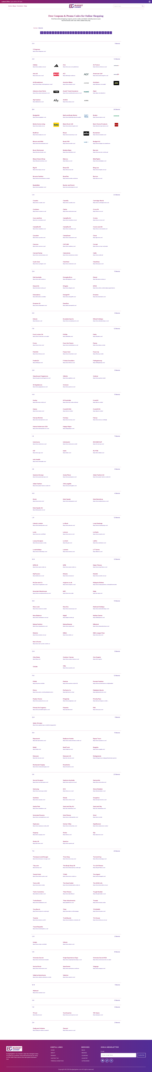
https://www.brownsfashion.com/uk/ (41, 178)
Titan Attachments (69, 900)
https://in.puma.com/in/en (38, 683)
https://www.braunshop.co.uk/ (70, 134)
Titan (64, 909)
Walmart (35, 990)
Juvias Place (67, 475)
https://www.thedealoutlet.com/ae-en (71, 885)
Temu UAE (36, 883)
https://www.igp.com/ (38, 452)
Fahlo (95, 334)
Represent (36, 738)
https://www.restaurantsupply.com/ (41, 766)
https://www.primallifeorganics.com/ (41, 709)
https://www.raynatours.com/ (99, 740)
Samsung (36, 789)
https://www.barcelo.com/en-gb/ (100, 152)
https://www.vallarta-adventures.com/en (42, 977)
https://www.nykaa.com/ (68, 626)
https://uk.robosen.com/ (38, 758)
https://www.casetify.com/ (69, 202)
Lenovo (65, 532)
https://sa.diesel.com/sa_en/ (39, 288)
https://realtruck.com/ (68, 749)
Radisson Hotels (68, 738)
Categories (85, 1061)
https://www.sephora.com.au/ (70, 782)
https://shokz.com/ (67, 834)
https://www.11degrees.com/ (39, 51)
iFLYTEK (95, 451)
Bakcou (65, 159)
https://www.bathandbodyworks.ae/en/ (72, 117)
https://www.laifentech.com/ (99, 542)
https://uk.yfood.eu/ (37, 1014)
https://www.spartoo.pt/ (68, 843)
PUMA (35, 681)
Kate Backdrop (98, 499)
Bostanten (96, 133)
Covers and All (97, 227)
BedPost (36, 133)
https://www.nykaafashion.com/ (40, 626)
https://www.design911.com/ (69, 296)
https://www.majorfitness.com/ (100, 567)
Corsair (95, 244)
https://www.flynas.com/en (99, 345)
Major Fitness (97, 565)
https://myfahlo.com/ (98, 336)
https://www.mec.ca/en (68, 593)
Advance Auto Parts (39, 91)
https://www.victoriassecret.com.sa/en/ (102, 959)
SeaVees (36, 798)
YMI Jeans (96, 1013)
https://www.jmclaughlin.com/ (70, 485)
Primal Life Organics (39, 707)
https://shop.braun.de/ (68, 169)
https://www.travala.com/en (99, 902)
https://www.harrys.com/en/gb (100, 419)
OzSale (35, 666)
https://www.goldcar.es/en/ (99, 378)
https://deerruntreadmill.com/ (69, 305)
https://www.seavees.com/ (39, 799)
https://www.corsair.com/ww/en (100, 246)
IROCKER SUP (97, 442)
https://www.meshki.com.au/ (99, 575)
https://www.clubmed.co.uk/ (69, 263)
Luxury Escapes (38, 541)
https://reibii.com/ (37, 749)
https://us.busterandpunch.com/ (70, 187)
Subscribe (141, 1055)
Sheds (65, 798)
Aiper (95, 91)
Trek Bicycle (67, 918)
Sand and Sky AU (68, 806)
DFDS (95, 286)
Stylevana (36, 824)
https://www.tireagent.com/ (99, 876)
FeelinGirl (36, 360)
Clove (95, 235)
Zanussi (65, 1028)
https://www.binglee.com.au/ (99, 169)
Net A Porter (37, 642)
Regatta (95, 747)
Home (10, 6)
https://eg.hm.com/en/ (98, 411)
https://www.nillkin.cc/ (68, 635)
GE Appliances (37, 385)
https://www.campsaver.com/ (70, 237)
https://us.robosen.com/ (68, 758)
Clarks (65, 209)
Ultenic (65, 942)
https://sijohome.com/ (98, 834)
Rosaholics (66, 765)
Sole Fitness (67, 815)
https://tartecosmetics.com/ (39, 893)
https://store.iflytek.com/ (98, 452)
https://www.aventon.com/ (69, 84)
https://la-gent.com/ (67, 542)
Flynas (95, 343)
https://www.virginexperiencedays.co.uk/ (72, 959)
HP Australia (67, 400)
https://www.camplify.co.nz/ (39, 228)
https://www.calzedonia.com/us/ (70, 255)
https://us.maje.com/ (97, 593)
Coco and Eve (37, 218)
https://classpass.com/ (98, 263)
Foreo (35, 343)
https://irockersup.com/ (98, 444)
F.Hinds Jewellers (68, 360)
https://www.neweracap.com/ (70, 608)
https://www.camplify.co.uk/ (69, 228)
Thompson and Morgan (40, 857)
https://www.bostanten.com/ (99, 134)
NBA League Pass (99, 633)
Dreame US (36, 303)
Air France (96, 65)
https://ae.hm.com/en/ (98, 402)
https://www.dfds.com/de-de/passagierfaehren (104, 288)
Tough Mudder (98, 892)
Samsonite (96, 780)
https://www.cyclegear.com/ (39, 263)
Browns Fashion (38, 176)
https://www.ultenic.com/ (68, 944)
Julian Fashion (37, 484)
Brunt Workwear (38, 150)
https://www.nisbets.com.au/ (39, 635)
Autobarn (96, 82)
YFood (35, 1013)
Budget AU (96, 141)
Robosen (36, 756)
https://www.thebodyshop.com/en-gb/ (72, 867)
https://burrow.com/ (97, 178)
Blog (83, 1050)
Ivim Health (36, 459)
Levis (34, 532)
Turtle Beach (37, 900)
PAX (94, 707)
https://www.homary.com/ (69, 419)
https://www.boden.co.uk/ (99, 117)
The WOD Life (97, 883)
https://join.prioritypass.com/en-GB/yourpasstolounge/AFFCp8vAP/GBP (102, 701)
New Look (36, 607)
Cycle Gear (36, 262)
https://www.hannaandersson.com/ (41, 428)
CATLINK (66, 244)
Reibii (34, 747)
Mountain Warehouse (40, 591)
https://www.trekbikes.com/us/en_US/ (71, 920)
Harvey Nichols (38, 418)
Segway (35, 832)
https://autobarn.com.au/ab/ (99, 84)
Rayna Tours (97, 738)
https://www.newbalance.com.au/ (40, 617)
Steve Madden (98, 789)
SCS (64, 789)
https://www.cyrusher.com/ (39, 237)
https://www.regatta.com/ (99, 749)
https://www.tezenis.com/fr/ (39, 920)
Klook (35, 499)
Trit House (96, 918)
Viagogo (96, 966)
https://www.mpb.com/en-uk (39, 567)
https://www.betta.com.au (39, 126)
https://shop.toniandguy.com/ (100, 858)
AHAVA (65, 100)
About (53, 1052)
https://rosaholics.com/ (68, 766)
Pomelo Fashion (98, 681)
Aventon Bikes (67, 82)
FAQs (25, 6)
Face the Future (68, 343)
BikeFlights (96, 159)
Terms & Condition (57, 1061)
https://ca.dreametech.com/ (99, 296)
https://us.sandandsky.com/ (99, 808)
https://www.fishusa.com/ (39, 353)
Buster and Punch (68, 185)
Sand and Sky (97, 806)
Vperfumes (66, 966)
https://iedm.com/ (67, 452)
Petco (35, 690)
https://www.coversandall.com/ (100, 228)
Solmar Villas (67, 824)
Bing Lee (96, 167)
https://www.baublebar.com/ (39, 187)
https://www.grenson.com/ (69, 386)
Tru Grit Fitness (98, 865)
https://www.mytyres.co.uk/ (69, 584)
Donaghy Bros (67, 277)
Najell (65, 615)
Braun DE (66, 167)
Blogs (14, 6)
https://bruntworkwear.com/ (39, 152)
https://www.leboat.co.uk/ (69, 525)
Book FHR (66, 141)
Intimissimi (66, 442)
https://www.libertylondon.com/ (40, 525)
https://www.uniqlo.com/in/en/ (40, 944)
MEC (64, 591)
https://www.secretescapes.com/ (40, 782)
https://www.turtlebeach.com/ (40, 902)
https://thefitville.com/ (68, 336)
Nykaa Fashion (37, 624)
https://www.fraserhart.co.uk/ (70, 353)
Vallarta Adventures (39, 975)
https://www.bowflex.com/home (70, 178)
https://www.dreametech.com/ (40, 305)
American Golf (97, 73)
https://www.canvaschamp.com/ (40, 255)
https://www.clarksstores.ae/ (69, 211)
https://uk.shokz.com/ (38, 843)
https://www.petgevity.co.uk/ (69, 700)
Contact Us (55, 1058)
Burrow (95, 176)
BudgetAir (36, 115)
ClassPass (96, 262)
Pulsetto (65, 707)
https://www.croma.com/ (98, 220)
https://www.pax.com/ (98, 709)
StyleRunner (97, 824)
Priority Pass (97, 699)
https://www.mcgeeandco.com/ (40, 584)
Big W (35, 167)
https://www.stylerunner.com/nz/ (100, 825)
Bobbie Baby (67, 150)
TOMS (65, 874)
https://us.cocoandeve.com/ (39, 220)
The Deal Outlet (68, 883)
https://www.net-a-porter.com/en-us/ (41, 643)
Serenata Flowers (39, 815)
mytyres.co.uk (67, 582)
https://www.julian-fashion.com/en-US (41, 485)
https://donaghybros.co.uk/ (69, 279)
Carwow (35, 244)
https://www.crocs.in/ (98, 211)
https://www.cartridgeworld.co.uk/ (101, 202)
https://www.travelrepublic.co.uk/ (40, 928)
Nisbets (35, 633)
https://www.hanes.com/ (38, 411)
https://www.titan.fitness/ (68, 893)
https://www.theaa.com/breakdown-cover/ (42, 84)
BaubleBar (36, 185)
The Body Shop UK (69, 865)
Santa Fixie (36, 806)
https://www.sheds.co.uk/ (69, 799)
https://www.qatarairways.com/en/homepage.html (44, 725)
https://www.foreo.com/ (38, 345)
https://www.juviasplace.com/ (70, 477)
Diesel (95, 277)
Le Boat (65, 523)
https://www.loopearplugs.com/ (100, 525)
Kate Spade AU (38, 508)
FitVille (65, 334)
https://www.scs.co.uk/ (68, 791)
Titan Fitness (67, 892)
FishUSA (35, 352)
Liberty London (38, 523)
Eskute (35, 319)
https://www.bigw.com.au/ (39, 169)
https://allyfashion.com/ (38, 101)
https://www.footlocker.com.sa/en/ (41, 336)
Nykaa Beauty (67, 624)
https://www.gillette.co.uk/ (69, 378)
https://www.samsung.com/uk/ (40, 791)
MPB (64, 565)
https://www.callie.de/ (98, 255)
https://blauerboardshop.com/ (40, 161)
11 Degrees (36, 49)
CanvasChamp (37, 253)
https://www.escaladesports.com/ (71, 320)
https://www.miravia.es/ (68, 575)
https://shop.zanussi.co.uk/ (69, 1030)
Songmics (96, 798)
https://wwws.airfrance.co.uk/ (100, 66)
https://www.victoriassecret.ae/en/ (41, 959)
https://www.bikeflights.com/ (99, 161)
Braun (65, 133)
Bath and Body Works (70, 115)
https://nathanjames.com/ (99, 617)
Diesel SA (36, 286)
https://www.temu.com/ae (39, 885)
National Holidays (98, 607)
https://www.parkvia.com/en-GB (70, 683)
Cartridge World (98, 200)
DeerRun (66, 303)
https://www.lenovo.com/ (68, 534)
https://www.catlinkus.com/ (69, 246)
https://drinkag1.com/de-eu (69, 75)
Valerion (65, 975)
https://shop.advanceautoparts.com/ (41, 93)
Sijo (94, 832)
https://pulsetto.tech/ (67, 709)
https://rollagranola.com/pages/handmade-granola (104, 758)
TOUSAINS (96, 909)
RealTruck (66, 747)
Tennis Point (37, 874)
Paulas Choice (37, 699)
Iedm (64, 451)
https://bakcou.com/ (67, 161)
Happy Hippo (67, 426)
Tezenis (35, 918)
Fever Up (96, 352)
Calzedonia (66, 253)
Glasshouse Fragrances (40, 376)
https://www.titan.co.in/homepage (71, 911)
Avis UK (35, 73)
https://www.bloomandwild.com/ (40, 143)
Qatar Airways (37, 723)
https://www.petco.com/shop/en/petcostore (43, 692)
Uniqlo (35, 942)
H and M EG (96, 409)
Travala (95, 900)
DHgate (65, 286)
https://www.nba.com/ (98, 635)
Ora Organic (97, 657)
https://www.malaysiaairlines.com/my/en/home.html (105, 584)
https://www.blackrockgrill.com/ (70, 126)
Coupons (85, 1055)
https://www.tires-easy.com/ (69, 858)
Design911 (66, 295)
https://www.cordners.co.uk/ (39, 211)
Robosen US (67, 756)
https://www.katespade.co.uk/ (70, 501)
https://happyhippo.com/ (68, 428)
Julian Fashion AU (98, 475)
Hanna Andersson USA (40, 426)
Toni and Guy (97, 857)
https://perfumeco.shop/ (68, 692)
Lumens (65, 549)
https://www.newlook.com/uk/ (40, 608)
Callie (95, 253)
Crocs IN (96, 209)
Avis (64, 65)
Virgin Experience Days (70, 958)
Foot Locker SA (38, 334)
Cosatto (35, 200)
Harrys (95, 418)
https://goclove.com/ (98, 237)
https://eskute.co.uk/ (37, 320)
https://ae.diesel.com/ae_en (99, 279)
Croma (95, 218)
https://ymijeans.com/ (98, 1014)
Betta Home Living (39, 124)
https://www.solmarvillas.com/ (70, 825)
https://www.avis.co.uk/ (38, 75)
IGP (34, 451)
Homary (65, 418)
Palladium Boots (98, 690)
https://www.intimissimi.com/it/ (70, 444)
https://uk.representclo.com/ (39, 740)
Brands (84, 1052)
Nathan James (97, 615)
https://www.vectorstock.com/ (40, 968)
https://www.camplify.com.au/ (70, 220)
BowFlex (66, 176)
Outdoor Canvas (68, 657)
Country (85, 1058)
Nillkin (65, 633)
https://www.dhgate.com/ (69, 288)
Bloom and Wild (38, 141)
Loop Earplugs (97, 523)
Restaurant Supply (39, 765)
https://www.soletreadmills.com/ (70, 817)
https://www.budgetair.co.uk (39, 117)
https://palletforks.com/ (68, 902)
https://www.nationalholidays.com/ (101, 608)
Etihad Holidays (98, 319)
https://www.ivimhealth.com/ (39, 461)
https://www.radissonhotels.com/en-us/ (72, 740)
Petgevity (66, 699)
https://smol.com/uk (97, 817)
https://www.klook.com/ (38, 501)
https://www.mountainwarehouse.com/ (42, 593)
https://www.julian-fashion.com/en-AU (101, 477)
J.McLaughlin (67, 484)
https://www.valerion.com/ (69, 977)
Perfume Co (67, 690)
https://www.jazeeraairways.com (40, 477)
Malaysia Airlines (98, 582)
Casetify (65, 200)
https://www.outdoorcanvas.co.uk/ (71, 659)
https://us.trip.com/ (37, 867)
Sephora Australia (68, 780)
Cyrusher (36, 235)
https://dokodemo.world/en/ (39, 296)
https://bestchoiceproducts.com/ (100, 126)
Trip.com (36, 865)
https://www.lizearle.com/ (99, 534)
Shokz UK (36, 841)
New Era (65, 607)
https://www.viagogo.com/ (99, 968)
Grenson (65, 385)
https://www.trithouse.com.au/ (100, 920)
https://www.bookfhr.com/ (69, 143)
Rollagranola (97, 756)
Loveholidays (37, 549)
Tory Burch (36, 909)
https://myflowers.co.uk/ (38, 575)
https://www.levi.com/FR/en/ (39, 534)
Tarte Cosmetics (38, 892)
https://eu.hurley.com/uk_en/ (39, 402)
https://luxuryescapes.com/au (39, 542)
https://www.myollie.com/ (69, 667)
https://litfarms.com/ (97, 551)
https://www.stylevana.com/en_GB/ (41, 825)
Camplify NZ (37, 227)
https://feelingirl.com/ (38, 362)
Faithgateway (97, 360)
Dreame (95, 295)
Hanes (35, 409)
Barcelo (95, 150)
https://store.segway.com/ (39, 834)
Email (102, 1051)
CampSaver (67, 235)
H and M (95, 400)
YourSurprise (67, 1013)
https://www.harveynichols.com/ (40, 419)
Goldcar (95, 376)
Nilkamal (96, 624)
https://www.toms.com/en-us (69, 876)
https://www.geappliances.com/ (40, 386)
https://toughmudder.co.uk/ (99, 893)
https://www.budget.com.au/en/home (101, 143)
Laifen (95, 541)
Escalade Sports (68, 319)
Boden (95, 115)
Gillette (65, 376)
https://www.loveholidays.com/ (40, 551)
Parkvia (65, 681)
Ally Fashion (37, 100)
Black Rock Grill (68, 124)
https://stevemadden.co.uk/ (99, 791)
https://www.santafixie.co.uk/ (39, 808)
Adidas (35, 65)
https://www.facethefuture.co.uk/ (70, 345)
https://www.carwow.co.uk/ (39, 246)
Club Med (66, 262)
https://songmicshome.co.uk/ (99, 799)
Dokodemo (36, 295)
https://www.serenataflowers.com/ (41, 817)
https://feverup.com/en (98, 353)
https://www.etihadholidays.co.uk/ (101, 320)
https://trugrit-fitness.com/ (99, 867)
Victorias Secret (38, 958)
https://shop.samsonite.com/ (99, 782)
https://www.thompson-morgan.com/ (41, 858)
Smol (94, 815)
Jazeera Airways (38, 475)
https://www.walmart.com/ (39, 992)
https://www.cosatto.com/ (39, 202)
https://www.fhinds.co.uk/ (69, 362)
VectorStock (37, 966)
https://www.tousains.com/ (99, 911)
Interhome (36, 442)
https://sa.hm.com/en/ (68, 411)
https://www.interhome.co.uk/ (39, 444)
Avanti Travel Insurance (70, 91)
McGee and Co (37, 582)
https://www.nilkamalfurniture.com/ (101, 626)
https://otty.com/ (36, 659)
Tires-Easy (66, 857)
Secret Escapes (38, 780)
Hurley (35, 400)
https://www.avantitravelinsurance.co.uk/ (72, 93)
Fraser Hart (66, 352)
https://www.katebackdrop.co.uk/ (101, 501)
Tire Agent (96, 874)
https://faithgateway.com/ (99, 362)
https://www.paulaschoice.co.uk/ (40, 700)
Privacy (53, 1055)
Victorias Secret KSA (100, 958)
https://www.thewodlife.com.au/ (100, 885)
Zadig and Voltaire (39, 1028)
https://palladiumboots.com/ (99, 692)
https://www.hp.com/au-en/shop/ (70, 402)
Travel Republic (38, 927)
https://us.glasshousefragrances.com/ (42, 378)
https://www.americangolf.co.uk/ (100, 75)
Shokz (65, 832)
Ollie (64, 666)
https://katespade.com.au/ (39, 509)
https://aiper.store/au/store (99, 93)
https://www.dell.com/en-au (39, 279)
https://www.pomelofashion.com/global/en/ (103, 683)
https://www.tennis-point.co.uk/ (40, 876)
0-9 (42, 32)
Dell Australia (37, 277)
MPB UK (35, 565)
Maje (94, 591)
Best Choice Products (100, 124)
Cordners (36, 209)
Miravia (65, 574)
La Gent (65, 541)
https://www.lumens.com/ (69, 551)
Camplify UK (67, 227)
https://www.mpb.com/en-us (69, 567)
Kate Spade (67, 499)
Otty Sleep (36, 657)
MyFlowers (36, 574)
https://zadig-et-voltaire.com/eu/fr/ (41, 1030)
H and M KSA (67, 409)
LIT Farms (96, 549)
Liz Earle (95, 532)
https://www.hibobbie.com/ (69, 152)
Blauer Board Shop (39, 159)
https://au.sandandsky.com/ (69, 808)
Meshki (95, 574)
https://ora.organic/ (97, 659)
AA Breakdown (38, 82)
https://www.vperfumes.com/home (71, 968)
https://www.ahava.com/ (68, 101)
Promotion (20, 6)
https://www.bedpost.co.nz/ (39, 134)
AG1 (64, 73)
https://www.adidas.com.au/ (39, 66)
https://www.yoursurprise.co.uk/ (70, 1014)
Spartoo (65, 841)
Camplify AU (67, 218)
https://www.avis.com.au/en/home (71, 66)
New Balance (37, 615)
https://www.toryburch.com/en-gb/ (41, 911)
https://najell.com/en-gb (68, 617)
